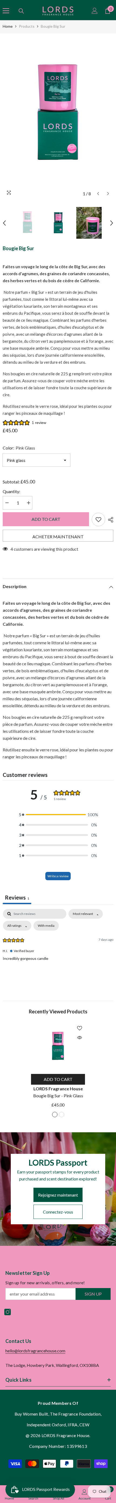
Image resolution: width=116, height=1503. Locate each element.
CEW (84, 1424)
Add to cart (46, 519)
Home (8, 26)
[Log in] (95, 11)
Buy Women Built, (32, 1413)
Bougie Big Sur (58, 1095)
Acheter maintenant (58, 536)
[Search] (21, 11)
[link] (84, 1494)
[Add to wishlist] (98, 519)
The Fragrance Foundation (75, 1413)
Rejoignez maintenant (58, 1194)
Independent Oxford (46, 1424)
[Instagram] (7, 1312)
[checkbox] (46, 926)
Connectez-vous (58, 1211)
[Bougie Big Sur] (58, 1047)
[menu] (6, 11)
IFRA (72, 1424)
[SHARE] (109, 519)
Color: (19, 447)
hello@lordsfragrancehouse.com (35, 1350)
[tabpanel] (58, 949)
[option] (58, 116)
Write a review (58, 876)
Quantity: (11, 491)
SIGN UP (93, 1293)
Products (27, 26)
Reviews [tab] (17, 897)
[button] (98, 193)
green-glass (61, 1114)
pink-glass (54, 1114)
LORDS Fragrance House (58, 1088)
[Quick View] (80, 1038)
